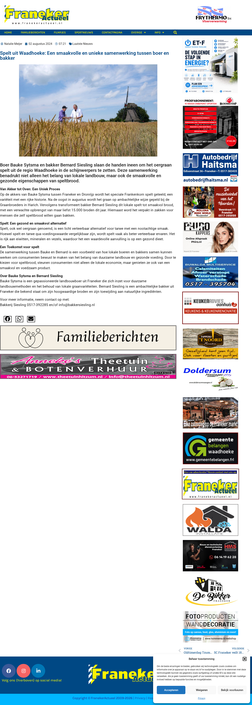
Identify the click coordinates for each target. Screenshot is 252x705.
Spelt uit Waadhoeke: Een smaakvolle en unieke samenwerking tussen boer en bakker (84, 55)
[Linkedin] (38, 671)
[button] (244, 659)
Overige (136, 32)
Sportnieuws (84, 32)
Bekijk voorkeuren (232, 690)
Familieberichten (33, 32)
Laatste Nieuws (83, 44)
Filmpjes (60, 32)
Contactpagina (112, 32)
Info (157, 32)
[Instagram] (23, 671)
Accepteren (171, 690)
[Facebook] (9, 671)
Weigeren (202, 690)
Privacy (201, 698)
